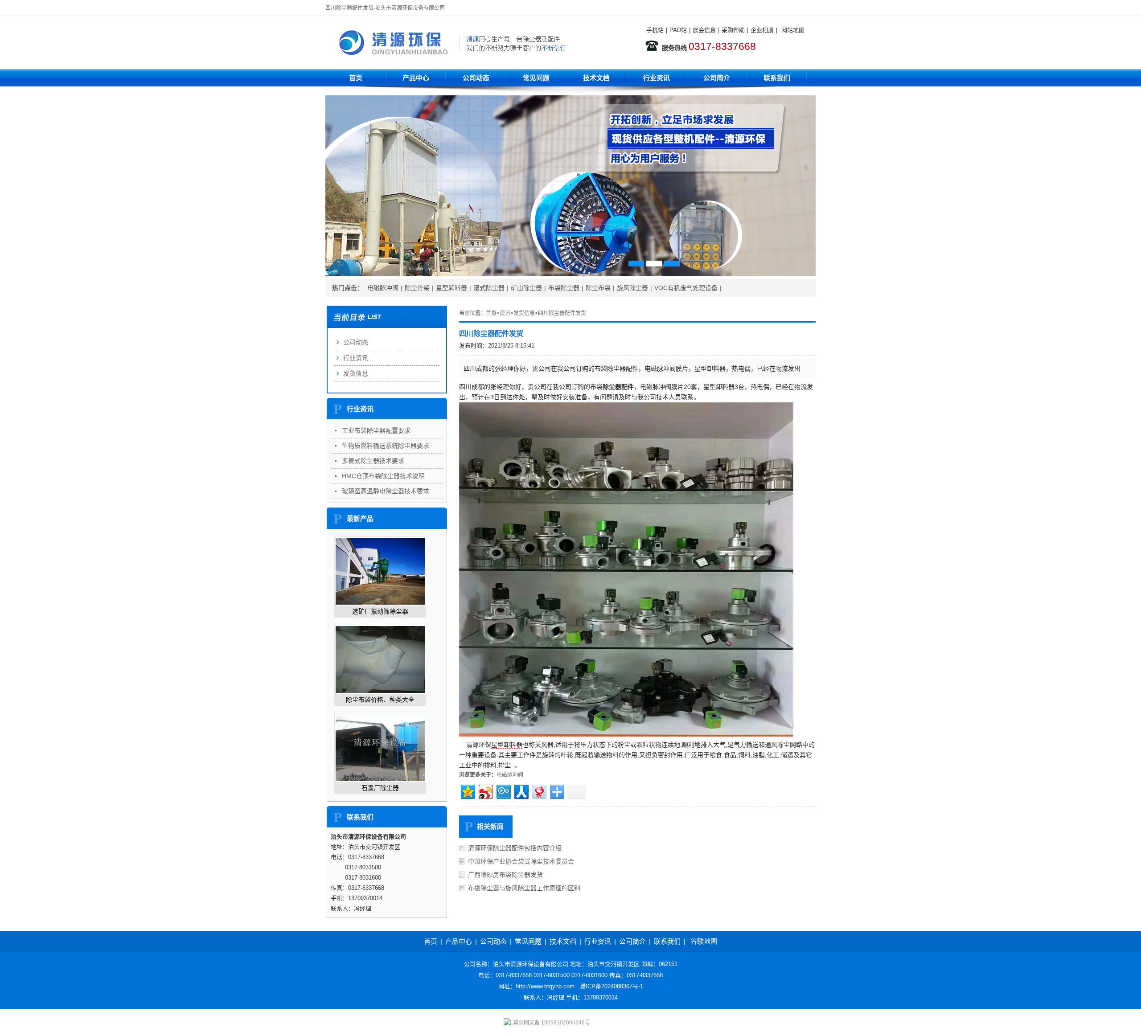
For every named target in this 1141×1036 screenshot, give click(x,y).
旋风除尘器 (632, 287)
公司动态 (476, 78)
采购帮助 (733, 30)
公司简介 (716, 78)
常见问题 (536, 78)
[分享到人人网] (521, 790)
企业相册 (762, 30)
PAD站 (678, 30)
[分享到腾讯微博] (503, 790)
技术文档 (596, 78)
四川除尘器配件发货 (562, 313)
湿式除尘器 (489, 287)
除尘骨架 (417, 287)
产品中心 (415, 78)
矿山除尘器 (526, 287)
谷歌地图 (703, 941)
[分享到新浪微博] (485, 790)
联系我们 (776, 78)
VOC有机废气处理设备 (686, 287)
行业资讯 (656, 78)
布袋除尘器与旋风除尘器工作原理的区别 (524, 888)
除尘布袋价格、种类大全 (380, 699)
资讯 (505, 313)
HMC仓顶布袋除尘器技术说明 (383, 475)
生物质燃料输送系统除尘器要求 (385, 445)
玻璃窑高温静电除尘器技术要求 (385, 491)
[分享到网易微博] (538, 790)
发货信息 (524, 313)
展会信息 (704, 30)
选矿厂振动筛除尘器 (380, 611)
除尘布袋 (598, 287)
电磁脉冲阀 (382, 287)
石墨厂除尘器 (380, 787)
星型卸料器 (451, 287)
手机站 (655, 30)
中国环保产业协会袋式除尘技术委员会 (521, 861)
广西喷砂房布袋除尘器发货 (505, 874)
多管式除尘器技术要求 (373, 460)
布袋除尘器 (563, 287)
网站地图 (792, 30)
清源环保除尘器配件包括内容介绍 (515, 848)
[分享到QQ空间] (467, 790)
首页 (355, 78)
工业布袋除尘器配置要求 (376, 430)
